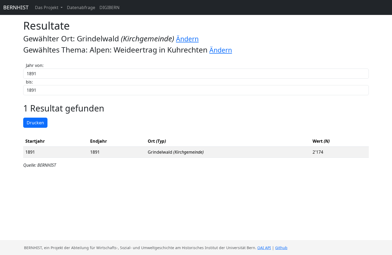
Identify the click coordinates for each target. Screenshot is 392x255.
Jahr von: (34, 65)
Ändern (187, 38)
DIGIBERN (109, 7)
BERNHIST (16, 7)
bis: (29, 82)
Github (281, 247)
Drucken (35, 123)
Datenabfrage (81, 7)
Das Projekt (47, 7)
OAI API (264, 247)
